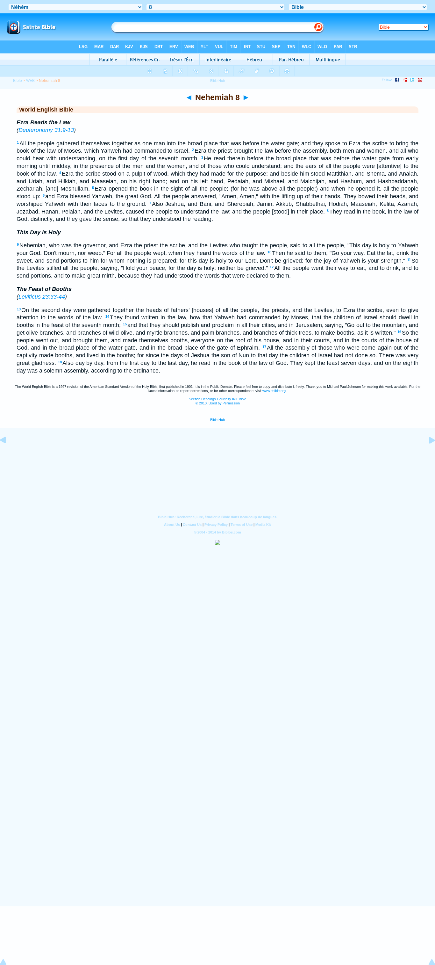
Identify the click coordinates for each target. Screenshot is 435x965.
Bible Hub (217, 420)
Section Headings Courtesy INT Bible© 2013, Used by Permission (217, 401)
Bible (17, 80)
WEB (30, 80)
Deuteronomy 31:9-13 (46, 130)
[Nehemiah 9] (427, 454)
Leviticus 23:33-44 (41, 297)
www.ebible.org (274, 391)
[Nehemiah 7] (8, 454)
